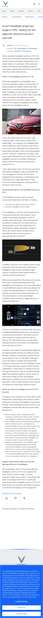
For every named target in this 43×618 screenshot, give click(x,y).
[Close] (40, 568)
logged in (15, 509)
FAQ (38, 11)
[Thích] (6, 498)
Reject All (21, 607)
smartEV (18, 51)
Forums (21, 11)
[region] (21, 591)
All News (5, 17)
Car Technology (19, 48)
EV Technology (31, 48)
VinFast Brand (16, 17)
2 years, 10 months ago (21, 45)
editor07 (10, 45)
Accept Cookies (21, 614)
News (13, 11)
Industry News (29, 17)
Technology (27, 51)
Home (4, 11)
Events (30, 11)
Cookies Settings (21, 601)
